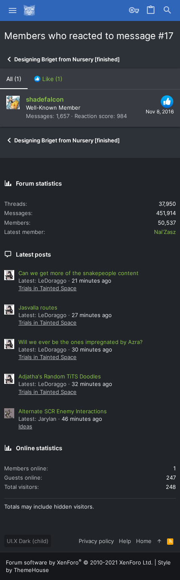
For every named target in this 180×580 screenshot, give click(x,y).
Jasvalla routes (37, 307)
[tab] (48, 78)
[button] (12, 10)
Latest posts (33, 254)
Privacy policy (96, 541)
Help (125, 541)
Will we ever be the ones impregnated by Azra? (80, 342)
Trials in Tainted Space (47, 288)
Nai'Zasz (165, 231)
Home (144, 541)
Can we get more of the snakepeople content (78, 273)
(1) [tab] (13, 78)
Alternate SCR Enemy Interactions (62, 411)
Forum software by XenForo (79, 562)
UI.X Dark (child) (28, 541)
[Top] (159, 541)
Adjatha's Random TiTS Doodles (59, 376)
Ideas (25, 426)
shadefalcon (45, 99)
